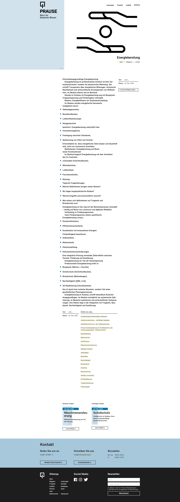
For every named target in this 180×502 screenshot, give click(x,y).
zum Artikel (70, 429)
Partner (52, 489)
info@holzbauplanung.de (82, 455)
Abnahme (84, 368)
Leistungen (110, 5)
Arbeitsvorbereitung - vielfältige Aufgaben (95, 320)
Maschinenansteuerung (89, 345)
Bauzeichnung (85, 371)
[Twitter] (86, 479)
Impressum (64, 494)
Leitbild (128, 5)
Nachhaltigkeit (86, 360)
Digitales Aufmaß (86, 349)
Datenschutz (53, 494)
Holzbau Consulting (87, 375)
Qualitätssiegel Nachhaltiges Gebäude (94, 316)
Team (62, 489)
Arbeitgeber (85, 353)
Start (121, 62)
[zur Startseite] (50, 11)
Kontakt (63, 484)
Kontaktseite (84, 462)
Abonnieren (124, 493)
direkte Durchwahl (52, 462)
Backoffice (84, 356)
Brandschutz (85, 364)
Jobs (51, 491)
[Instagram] (80, 479)
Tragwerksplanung (87, 383)
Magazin (129, 62)
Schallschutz (85, 341)
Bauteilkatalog (86, 334)
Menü (138, 5)
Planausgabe (85, 387)
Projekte (120, 5)
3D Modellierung (86, 379)
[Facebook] (75, 479)
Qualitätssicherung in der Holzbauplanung (95, 324)
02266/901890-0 (46, 455)
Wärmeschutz (85, 337)
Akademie (64, 486)
